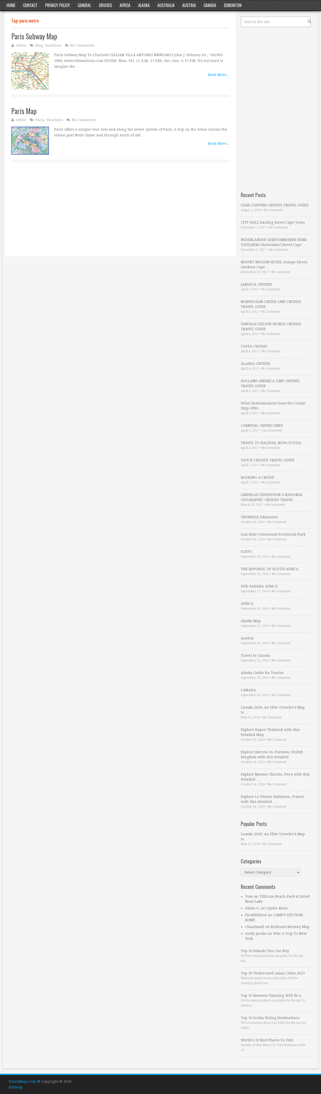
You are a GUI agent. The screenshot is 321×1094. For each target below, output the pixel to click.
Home (11, 5)
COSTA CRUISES (254, 346)
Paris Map (24, 111)
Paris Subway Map (34, 36)
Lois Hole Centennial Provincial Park (273, 534)
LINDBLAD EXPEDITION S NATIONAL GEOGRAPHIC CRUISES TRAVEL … (272, 497)
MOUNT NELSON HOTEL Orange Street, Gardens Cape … (274, 264)
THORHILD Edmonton (259, 517)
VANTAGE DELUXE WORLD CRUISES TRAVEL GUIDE (271, 326)
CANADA (248, 690)
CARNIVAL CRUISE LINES (262, 426)
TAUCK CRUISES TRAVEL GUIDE (267, 460)
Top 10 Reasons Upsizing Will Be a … (273, 995)
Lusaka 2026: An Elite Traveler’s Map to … (273, 709)
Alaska (144, 5)
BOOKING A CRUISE (257, 477)
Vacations (53, 45)
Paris (39, 120)
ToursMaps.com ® (24, 1081)
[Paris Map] (30, 141)
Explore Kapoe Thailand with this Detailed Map (270, 732)
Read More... (218, 75)
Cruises (105, 5)
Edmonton (233, 5)
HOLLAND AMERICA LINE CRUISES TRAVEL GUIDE (270, 383)
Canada (210, 5)
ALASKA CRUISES (255, 364)
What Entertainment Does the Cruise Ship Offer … (273, 405)
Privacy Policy (57, 5)
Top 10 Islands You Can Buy (265, 951)
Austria (189, 5)
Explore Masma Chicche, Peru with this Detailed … (275, 776)
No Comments (82, 45)
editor (21, 45)
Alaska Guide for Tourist (262, 673)
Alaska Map (251, 621)
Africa (125, 5)
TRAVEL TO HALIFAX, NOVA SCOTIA (271, 443)
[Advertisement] (120, 215)
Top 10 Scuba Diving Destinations (270, 1018)
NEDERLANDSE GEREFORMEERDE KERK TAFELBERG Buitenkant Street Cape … (274, 242)
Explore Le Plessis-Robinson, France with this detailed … (272, 799)
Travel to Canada (255, 655)
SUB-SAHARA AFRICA (259, 586)
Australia (166, 5)
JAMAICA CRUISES (256, 284)
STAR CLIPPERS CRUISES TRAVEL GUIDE (274, 205)
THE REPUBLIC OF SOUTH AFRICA (269, 569)
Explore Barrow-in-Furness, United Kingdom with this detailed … (272, 754)
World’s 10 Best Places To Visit (267, 1040)
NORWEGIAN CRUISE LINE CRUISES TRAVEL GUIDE (271, 304)
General (84, 5)
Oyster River (277, 908)
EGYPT (246, 552)
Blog (39, 45)
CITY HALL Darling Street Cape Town (273, 222)
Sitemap (16, 1087)
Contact (30, 5)
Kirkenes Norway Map (290, 927)
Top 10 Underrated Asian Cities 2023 (273, 973)
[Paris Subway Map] (30, 71)
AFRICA (247, 604)
